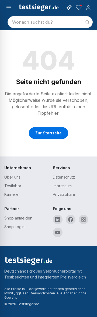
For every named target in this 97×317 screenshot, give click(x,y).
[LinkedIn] (58, 219)
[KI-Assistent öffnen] (69, 7)
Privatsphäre (64, 194)
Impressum (62, 185)
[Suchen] (87, 22)
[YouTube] (58, 232)
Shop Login (14, 226)
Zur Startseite (48, 133)
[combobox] (50, 22)
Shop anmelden (18, 218)
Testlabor (12, 185)
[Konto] (88, 7)
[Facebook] (70, 219)
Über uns (12, 177)
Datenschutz (64, 177)
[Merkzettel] (78, 7)
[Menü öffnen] (8, 7)
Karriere (11, 194)
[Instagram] (83, 219)
